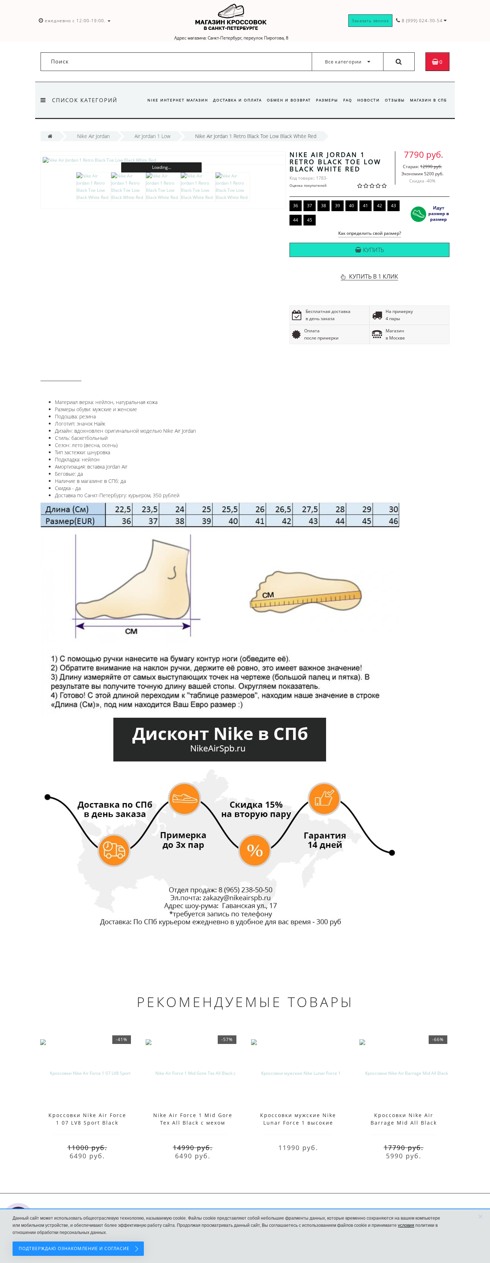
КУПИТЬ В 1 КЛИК (373, 276)
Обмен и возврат (289, 100)
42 (379, 206)
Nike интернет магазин (177, 100)
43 (393, 206)
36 (295, 206)
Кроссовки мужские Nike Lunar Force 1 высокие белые (298, 1123)
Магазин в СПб (428, 100)
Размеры (327, 100)
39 (337, 206)
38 (323, 206)
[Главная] (50, 136)
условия (406, 1225)
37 (309, 206)
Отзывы (395, 100)
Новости (368, 100)
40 (351, 206)
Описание (61, 374)
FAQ (347, 100)
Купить (373, 250)
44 (295, 220)
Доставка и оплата (237, 100)
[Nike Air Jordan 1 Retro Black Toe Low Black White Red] (163, 160)
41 (365, 206)
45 (309, 220)
